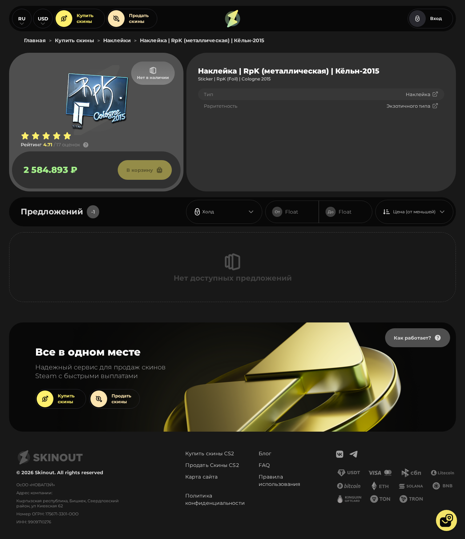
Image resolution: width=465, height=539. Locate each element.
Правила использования (279, 480)
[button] (446, 520)
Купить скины (85, 18)
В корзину (139, 170)
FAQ (264, 465)
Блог (265, 453)
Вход (436, 18)
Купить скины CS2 (209, 453)
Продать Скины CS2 (212, 465)
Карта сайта (201, 476)
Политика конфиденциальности (215, 499)
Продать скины (139, 18)
